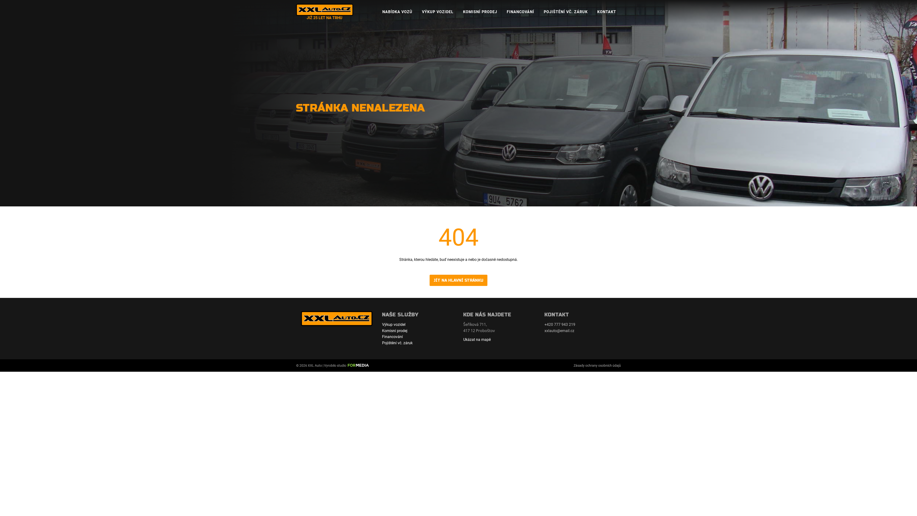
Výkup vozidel (437, 12)
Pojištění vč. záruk (566, 12)
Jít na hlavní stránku (458, 280)
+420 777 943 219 (559, 324)
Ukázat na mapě (477, 339)
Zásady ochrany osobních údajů (597, 365)
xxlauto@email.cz (559, 330)
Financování (520, 12)
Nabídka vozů (397, 12)
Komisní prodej (480, 12)
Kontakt (606, 12)
